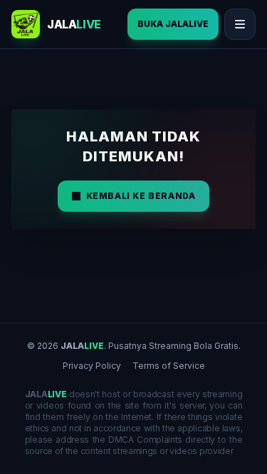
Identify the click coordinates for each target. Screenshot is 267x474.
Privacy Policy (92, 365)
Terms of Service (168, 365)
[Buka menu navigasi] (240, 24)
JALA (82, 345)
